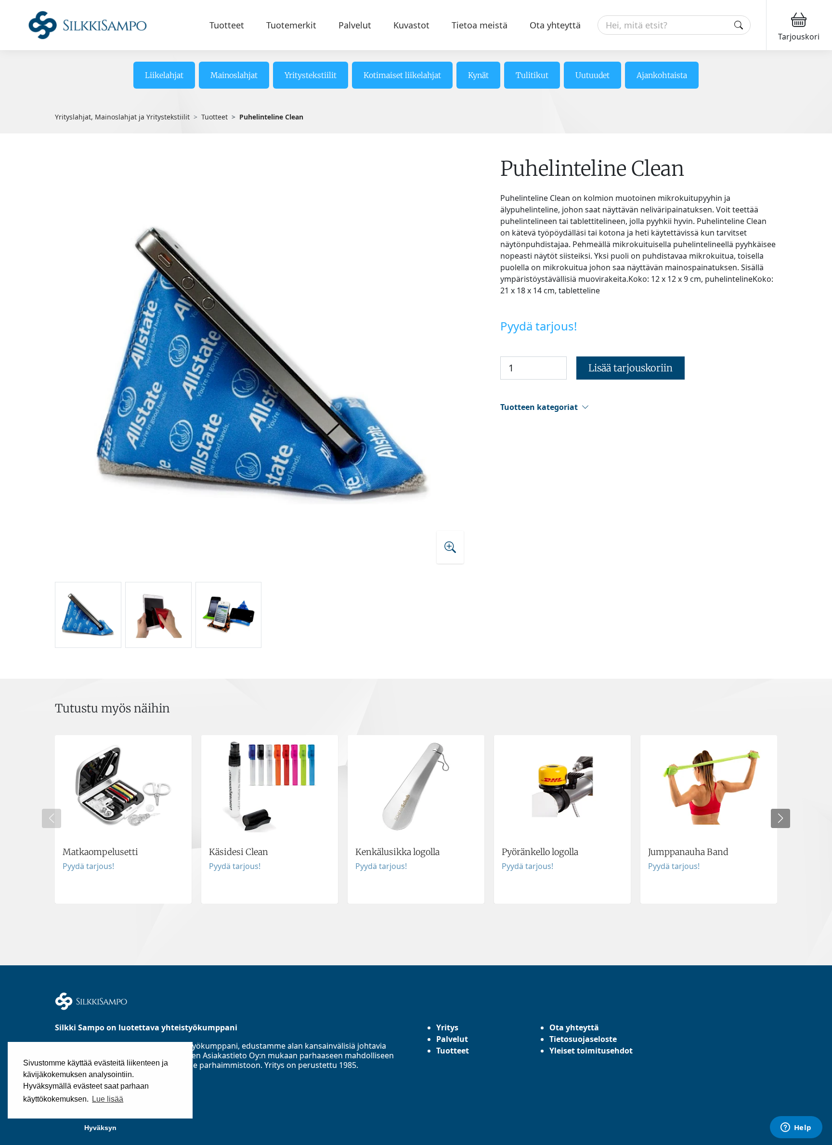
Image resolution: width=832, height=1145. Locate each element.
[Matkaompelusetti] (123, 819)
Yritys (447, 1027)
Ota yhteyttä (555, 25)
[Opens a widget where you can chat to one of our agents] (795, 1128)
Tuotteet (226, 25)
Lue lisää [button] (107, 1099)
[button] (638, 407)
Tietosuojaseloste (583, 1039)
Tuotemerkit (291, 25)
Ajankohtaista (662, 75)
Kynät (478, 75)
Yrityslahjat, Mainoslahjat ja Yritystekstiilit (122, 116)
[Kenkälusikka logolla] (416, 819)
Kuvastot (411, 25)
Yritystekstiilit (311, 75)
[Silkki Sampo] (76, 25)
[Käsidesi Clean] (269, 819)
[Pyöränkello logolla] (562, 819)
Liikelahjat (164, 75)
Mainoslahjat (234, 75)
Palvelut (354, 25)
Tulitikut (532, 75)
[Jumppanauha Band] (708, 819)
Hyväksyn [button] (100, 1128)
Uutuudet (592, 75)
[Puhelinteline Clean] (263, 364)
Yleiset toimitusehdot (591, 1050)
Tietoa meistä (479, 25)
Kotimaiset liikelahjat (402, 75)
